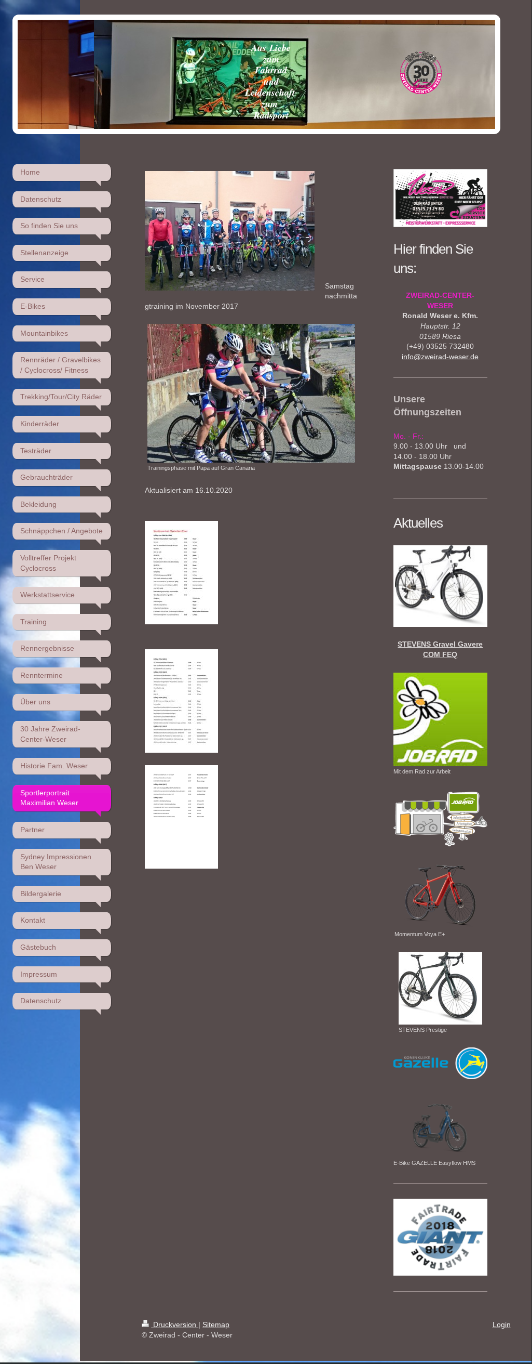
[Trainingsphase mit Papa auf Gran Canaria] (251, 393)
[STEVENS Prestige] (440, 988)
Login (502, 1324)
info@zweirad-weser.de (440, 356)
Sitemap (215, 1324)
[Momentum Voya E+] (440, 894)
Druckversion (174, 1324)
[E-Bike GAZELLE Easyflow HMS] (440, 1125)
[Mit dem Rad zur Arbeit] (440, 719)
